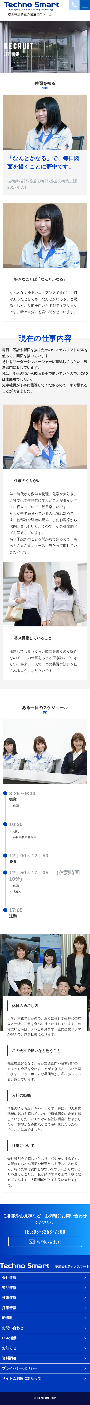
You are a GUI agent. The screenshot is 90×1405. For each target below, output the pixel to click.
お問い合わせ (48, 1242)
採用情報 (9, 1308)
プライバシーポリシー (20, 1368)
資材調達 (9, 1358)
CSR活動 (9, 1338)
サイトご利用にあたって (21, 1378)
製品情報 (9, 1288)
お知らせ (9, 1348)
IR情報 (7, 1318)
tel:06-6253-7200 (45, 1232)
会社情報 (9, 1277)
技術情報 (9, 1298)
